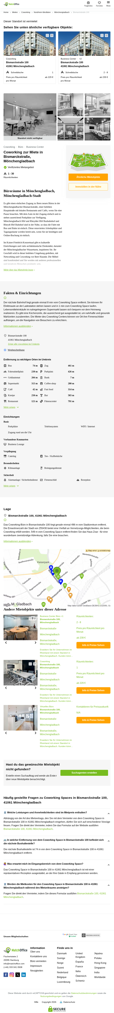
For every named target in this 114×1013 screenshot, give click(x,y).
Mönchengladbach (61, 12)
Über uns (35, 951)
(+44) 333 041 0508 (13, 967)
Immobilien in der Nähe (88, 186)
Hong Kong (100, 963)
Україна (98, 953)
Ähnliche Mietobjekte (88, 177)
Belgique (61, 977)
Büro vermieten (38, 961)
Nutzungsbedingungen (51, 996)
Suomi (60, 967)
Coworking (25, 12)
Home (6, 12)
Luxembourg (63, 982)
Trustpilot (8, 922)
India (96, 972)
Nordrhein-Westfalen (42, 12)
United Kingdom (80, 955)
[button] (46, 35)
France (79, 966)
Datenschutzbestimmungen (84, 993)
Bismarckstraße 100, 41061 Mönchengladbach (28, 829)
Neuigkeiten (36, 970)
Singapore (99, 967)
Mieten (15, 12)
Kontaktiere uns (38, 956)
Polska (98, 958)
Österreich (81, 976)
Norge (60, 963)
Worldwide (100, 977)
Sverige (61, 958)
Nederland (62, 972)
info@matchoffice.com (14, 963)
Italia (78, 971)
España (80, 961)
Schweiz (80, 980)
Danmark (62, 953)
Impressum (36, 966)
